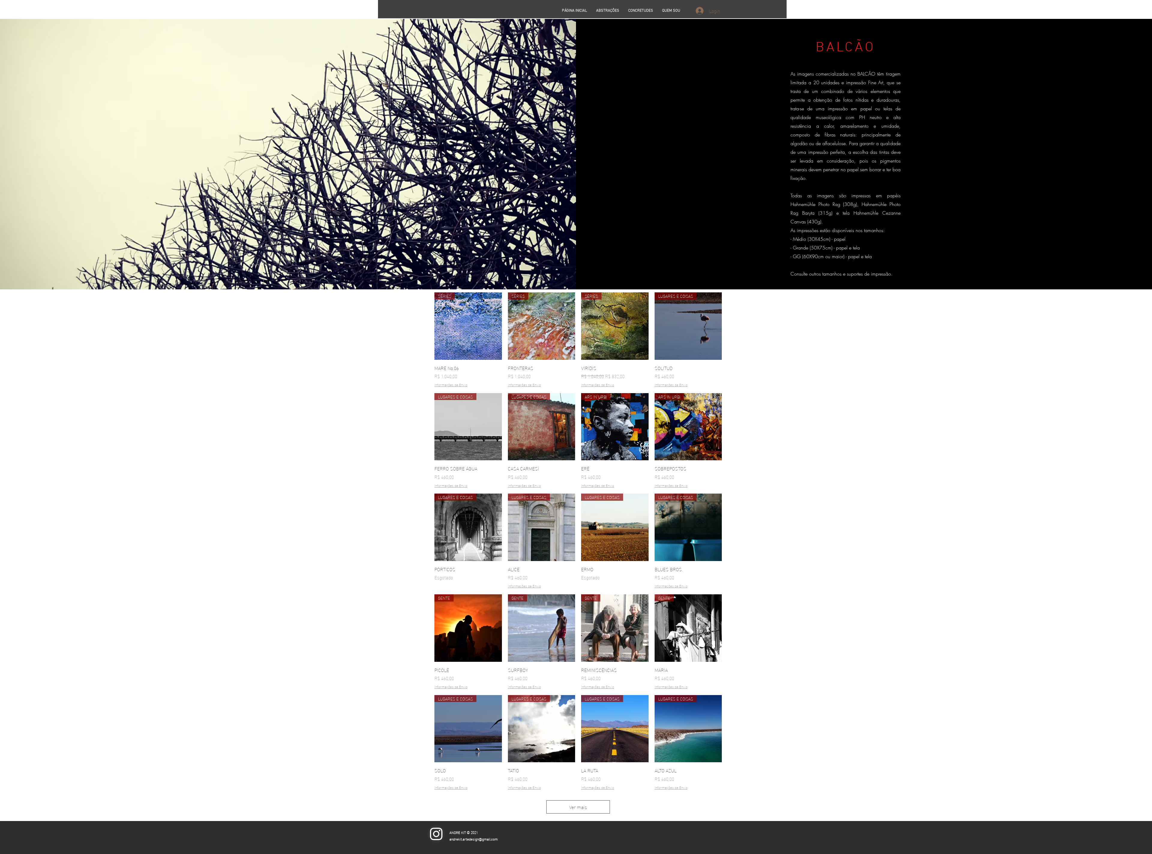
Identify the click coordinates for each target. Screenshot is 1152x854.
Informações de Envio (450, 384)
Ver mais (578, 806)
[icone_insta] (436, 834)
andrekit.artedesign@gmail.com (473, 838)
